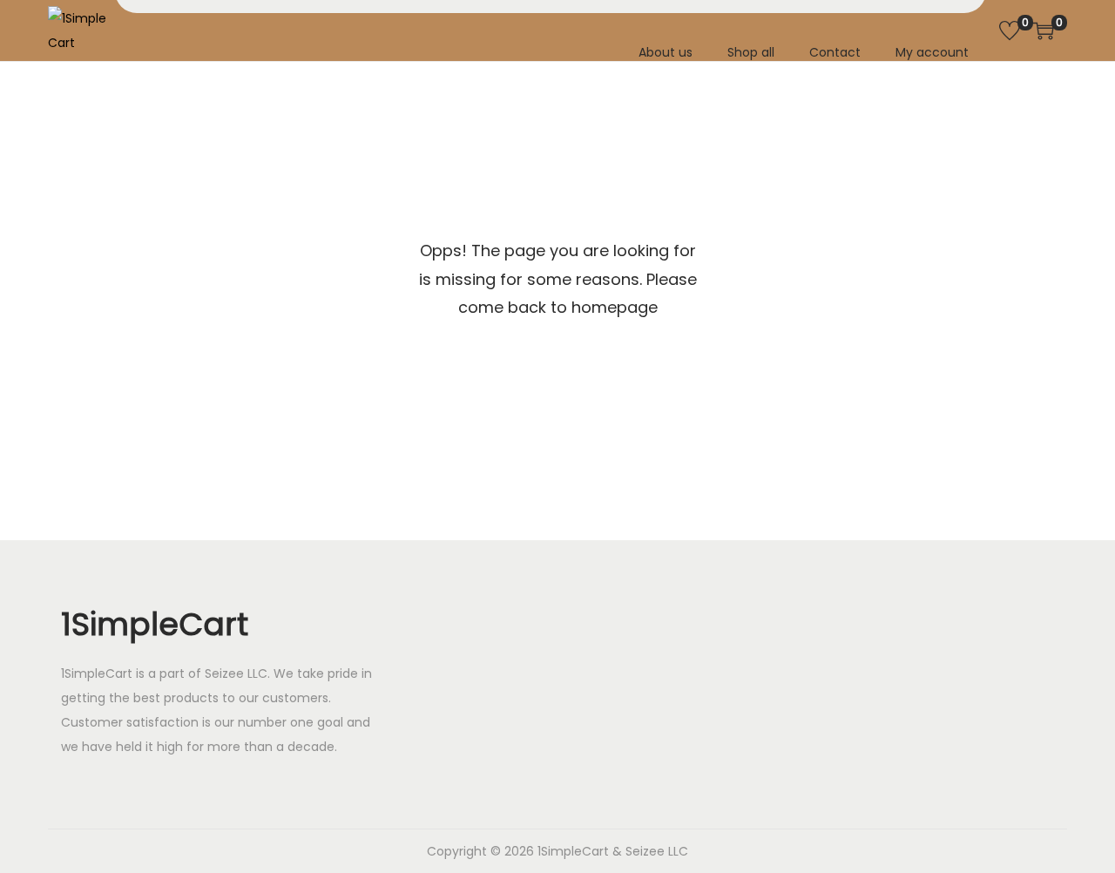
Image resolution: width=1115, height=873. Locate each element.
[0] (1009, 30)
